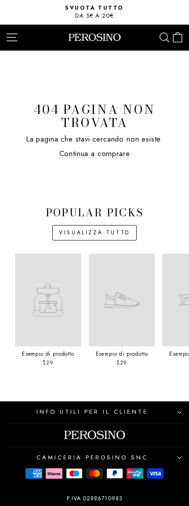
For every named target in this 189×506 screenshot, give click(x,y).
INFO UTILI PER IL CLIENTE (92, 412)
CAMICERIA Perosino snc (92, 457)
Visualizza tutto (94, 233)
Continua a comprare (94, 153)
